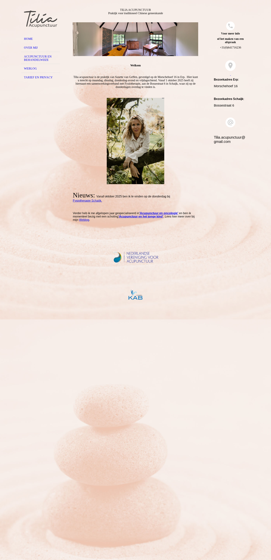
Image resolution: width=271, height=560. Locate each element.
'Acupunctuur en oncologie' (158, 213)
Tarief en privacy (38, 77)
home (28, 38)
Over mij (31, 47)
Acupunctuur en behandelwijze (38, 58)
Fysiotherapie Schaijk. (87, 200)
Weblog (30, 68)
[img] (40, 19)
